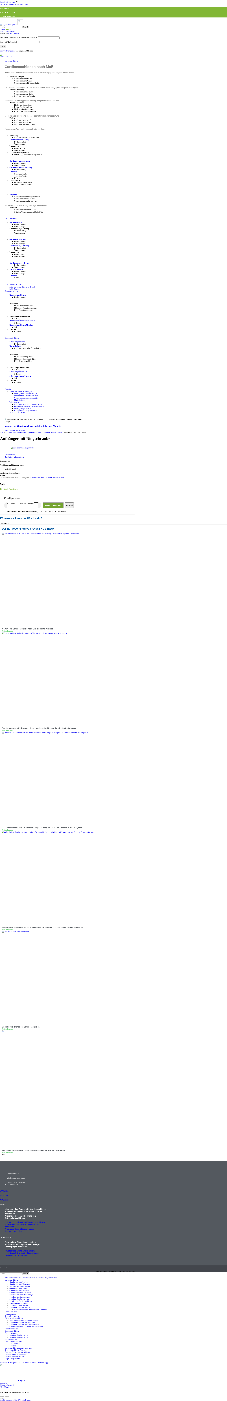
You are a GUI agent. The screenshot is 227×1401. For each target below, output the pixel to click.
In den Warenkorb (53, 505)
